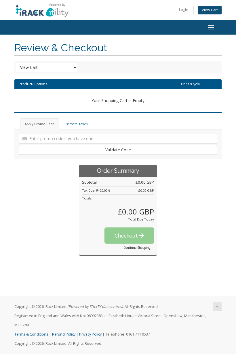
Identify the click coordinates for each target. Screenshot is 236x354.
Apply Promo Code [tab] (40, 124)
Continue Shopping (136, 248)
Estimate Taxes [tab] (75, 124)
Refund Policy (63, 334)
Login (183, 9)
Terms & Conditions (31, 334)
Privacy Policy (90, 334)
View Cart (210, 9)
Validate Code (118, 149)
